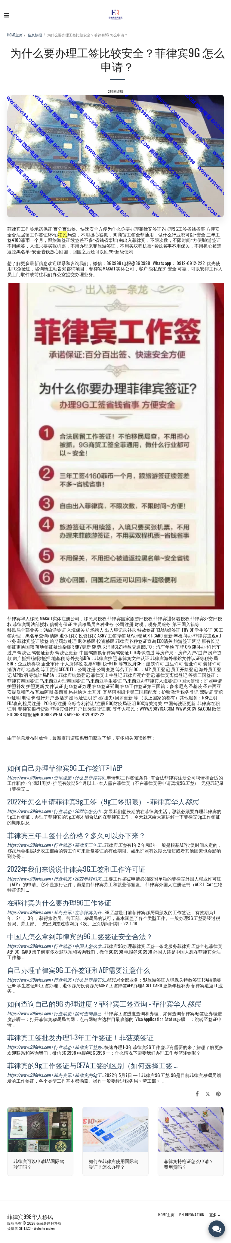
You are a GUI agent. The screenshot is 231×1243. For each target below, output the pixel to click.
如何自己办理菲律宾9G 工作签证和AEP (64, 767)
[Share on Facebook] (197, 1093)
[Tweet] (207, 1093)
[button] (7, 14)
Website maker (44, 1228)
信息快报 (35, 34)
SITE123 (25, 1228)
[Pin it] (218, 1093)
